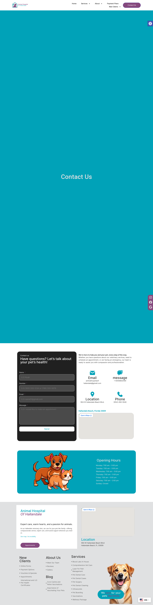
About (97, 4)
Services (84, 4)
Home (74, 4)
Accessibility (32, 536)
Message (23, 405)
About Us (53, 558)
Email (21, 394)
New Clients (113, 7)
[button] (150, 23)
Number (22, 383)
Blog (49, 577)
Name (21, 372)
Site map (23, 536)
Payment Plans (113, 4)
